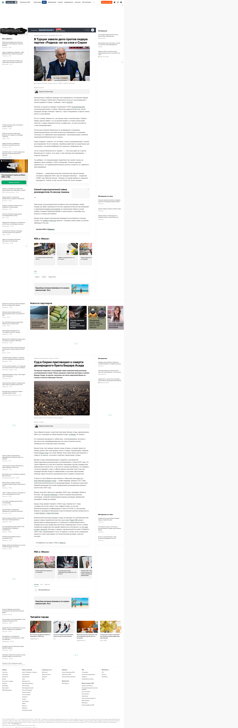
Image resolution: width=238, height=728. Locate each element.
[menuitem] (25, 2)
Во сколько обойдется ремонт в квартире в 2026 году (40, 652)
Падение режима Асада (41, 35)
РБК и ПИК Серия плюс (8, 192)
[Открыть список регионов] (114, 2)
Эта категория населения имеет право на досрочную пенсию (63, 652)
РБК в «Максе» (42, 239)
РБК (35, 197)
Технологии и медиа (7, 369)
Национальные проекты (8, 478)
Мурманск (25, 725)
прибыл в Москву (49, 220)
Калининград (25, 702)
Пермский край (26, 709)
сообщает (72, 434)
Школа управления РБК (88, 722)
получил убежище (50, 511)
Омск (23, 696)
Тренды (100, 46)
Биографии (5, 702)
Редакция (84, 693)
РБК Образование (7, 707)
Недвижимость (102, 374)
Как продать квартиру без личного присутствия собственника (108, 35)
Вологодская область (27, 700)
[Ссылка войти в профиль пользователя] (121, 2)
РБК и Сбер (103, 657)
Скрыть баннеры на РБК (68, 689)
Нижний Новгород (27, 707)
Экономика (5, 307)
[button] (114, 2)
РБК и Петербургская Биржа (9, 395)
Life (54, 656)
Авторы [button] (36, 601)
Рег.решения (85, 711)
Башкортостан (26, 698)
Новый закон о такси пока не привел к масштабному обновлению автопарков (109, 379)
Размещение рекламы (87, 696)
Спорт (4, 138)
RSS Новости (65, 700)
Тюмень (24, 716)
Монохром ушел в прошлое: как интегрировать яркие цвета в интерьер (87, 653)
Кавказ (24, 720)
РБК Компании (6, 667)
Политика (4, 47)
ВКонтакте (45, 689)
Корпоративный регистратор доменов (90, 705)
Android (104, 691)
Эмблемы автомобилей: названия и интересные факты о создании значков (109, 362)
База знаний (5, 705)
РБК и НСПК (5, 64)
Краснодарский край (27, 705)
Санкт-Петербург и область (29, 689)
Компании (4, 128)
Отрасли (4, 531)
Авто (3, 217)
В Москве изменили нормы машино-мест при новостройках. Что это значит (109, 371)
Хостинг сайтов (86, 708)
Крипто (4, 352)
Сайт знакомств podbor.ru (89, 715)
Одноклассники (46, 691)
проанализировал (78, 106)
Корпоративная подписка (68, 693)
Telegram (51, 229)
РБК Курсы (84, 719)
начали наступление (52, 209)
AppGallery (105, 693)
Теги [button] (35, 271)
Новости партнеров (41, 303)
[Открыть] (14, 2)
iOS (103, 689)
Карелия (24, 722)
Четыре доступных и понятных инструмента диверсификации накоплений (110, 653)
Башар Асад (43, 452)
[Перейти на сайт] (14, 32)
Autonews (100, 366)
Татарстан (25, 714)
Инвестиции (5, 243)
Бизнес (4, 696)
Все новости (7, 39)
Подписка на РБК (66, 691)
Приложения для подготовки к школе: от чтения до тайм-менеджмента (109, 43)
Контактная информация (88, 691)
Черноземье (25, 718)
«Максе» (62, 559)
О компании (85, 689)
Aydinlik (70, 102)
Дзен (43, 696)
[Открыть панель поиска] (118, 2)
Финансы (4, 700)
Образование (5, 226)
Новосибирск (25, 693)
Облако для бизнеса (87, 702)
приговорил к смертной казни (47, 530)
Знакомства (85, 713)
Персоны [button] (47, 601)
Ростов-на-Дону (26, 711)
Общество (5, 209)
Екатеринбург (26, 691)
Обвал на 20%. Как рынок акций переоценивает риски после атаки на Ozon (109, 52)
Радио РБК (9, 2)
